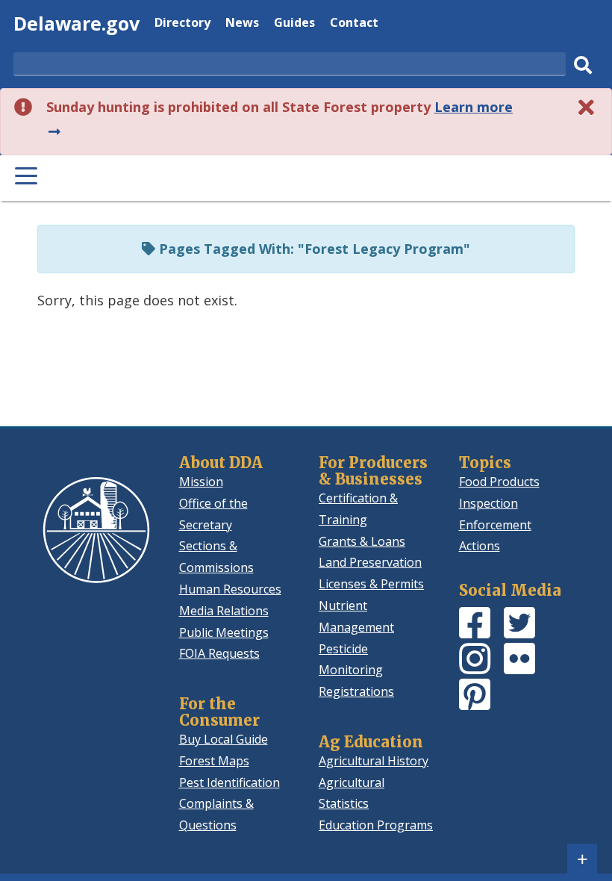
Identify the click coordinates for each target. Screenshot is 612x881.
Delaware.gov (76, 23)
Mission (201, 481)
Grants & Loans (362, 541)
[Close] (586, 107)
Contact (354, 24)
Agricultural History (373, 761)
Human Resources (230, 589)
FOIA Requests (219, 653)
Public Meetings (224, 632)
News (242, 24)
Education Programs (376, 825)
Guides (294, 24)
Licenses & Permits (371, 584)
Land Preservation (370, 562)
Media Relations (224, 611)
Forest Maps (214, 761)
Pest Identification (229, 782)
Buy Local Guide (223, 739)
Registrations (356, 691)
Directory (182, 24)
